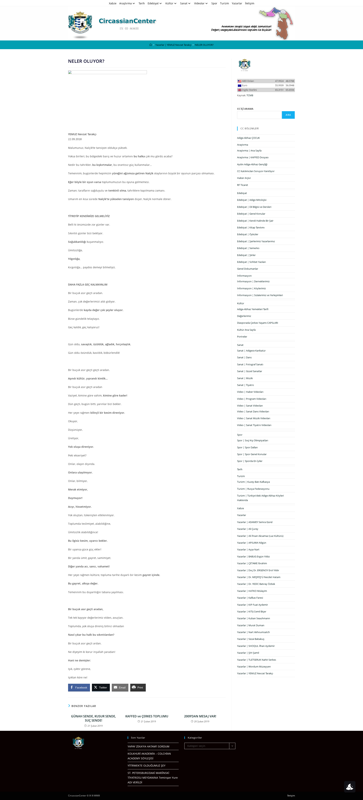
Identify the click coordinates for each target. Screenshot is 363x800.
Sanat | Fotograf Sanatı (250, 364)
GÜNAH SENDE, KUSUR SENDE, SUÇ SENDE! (93, 718)
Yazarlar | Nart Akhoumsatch (253, 632)
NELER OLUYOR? (204, 45)
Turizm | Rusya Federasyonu (253, 488)
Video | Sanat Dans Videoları (253, 411)
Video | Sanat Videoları (250, 405)
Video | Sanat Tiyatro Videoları (254, 425)
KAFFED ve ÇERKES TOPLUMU (146, 716)
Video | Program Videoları (251, 398)
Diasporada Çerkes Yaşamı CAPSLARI (257, 322)
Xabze (112, 3)
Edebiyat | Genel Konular (251, 213)
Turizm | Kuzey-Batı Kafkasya (253, 481)
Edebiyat (153, 3)
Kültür (169, 3)
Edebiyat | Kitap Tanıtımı (250, 227)
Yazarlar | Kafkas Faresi (250, 597)
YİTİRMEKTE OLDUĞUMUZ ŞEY (146, 765)
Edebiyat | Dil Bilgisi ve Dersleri (254, 207)
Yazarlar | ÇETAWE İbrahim (252, 563)
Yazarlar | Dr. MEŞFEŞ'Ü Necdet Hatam (258, 577)
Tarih (142, 3)
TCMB (250, 95)
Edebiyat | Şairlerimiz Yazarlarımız (256, 241)
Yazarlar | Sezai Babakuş (250, 639)
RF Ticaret (242, 185)
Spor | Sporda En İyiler (249, 461)
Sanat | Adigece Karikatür (251, 350)
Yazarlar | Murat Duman (250, 625)
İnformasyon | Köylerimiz (251, 288)
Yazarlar (237, 3)
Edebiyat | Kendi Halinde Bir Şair (255, 220)
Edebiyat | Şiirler (246, 255)
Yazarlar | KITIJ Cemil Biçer (251, 611)
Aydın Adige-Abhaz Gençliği (252, 164)
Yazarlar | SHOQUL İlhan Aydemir (256, 646)
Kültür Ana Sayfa (246, 329)
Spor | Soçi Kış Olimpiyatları (252, 440)
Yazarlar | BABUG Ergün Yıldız (253, 556)
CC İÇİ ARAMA (245, 108)
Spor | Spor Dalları (247, 447)
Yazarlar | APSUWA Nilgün (251, 542)
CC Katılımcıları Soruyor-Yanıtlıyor (256, 171)
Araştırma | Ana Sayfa (249, 150)
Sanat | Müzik (245, 378)
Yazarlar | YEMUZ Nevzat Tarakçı (255, 673)
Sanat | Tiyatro (245, 385)
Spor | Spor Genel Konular (252, 454)
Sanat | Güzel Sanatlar (249, 371)
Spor (214, 3)
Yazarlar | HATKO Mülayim (252, 591)
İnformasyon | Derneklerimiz (253, 281)
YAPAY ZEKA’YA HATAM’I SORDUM (148, 746)
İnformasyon (244, 275)
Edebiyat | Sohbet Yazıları (251, 262)
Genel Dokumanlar (247, 268)
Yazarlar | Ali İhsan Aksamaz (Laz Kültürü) (260, 536)
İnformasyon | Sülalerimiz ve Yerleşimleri (260, 295)
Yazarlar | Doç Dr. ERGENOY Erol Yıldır (258, 570)
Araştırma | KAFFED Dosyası (252, 157)
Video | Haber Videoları (250, 391)
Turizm (224, 3)
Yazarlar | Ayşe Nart (248, 549)
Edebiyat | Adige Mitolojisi (251, 200)
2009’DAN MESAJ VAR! (200, 716)
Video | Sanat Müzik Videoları (253, 418)
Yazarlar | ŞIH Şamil (248, 652)
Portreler (242, 336)
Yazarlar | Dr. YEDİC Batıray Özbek (256, 584)
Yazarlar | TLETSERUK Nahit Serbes (256, 659)
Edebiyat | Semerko (248, 248)
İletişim (249, 3)
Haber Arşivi (244, 178)
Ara (288, 114)
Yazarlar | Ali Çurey (247, 529)
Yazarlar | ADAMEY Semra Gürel (254, 522)
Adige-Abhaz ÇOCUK (248, 138)
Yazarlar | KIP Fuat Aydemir (252, 604)
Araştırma (125, 3)
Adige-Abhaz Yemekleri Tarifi (252, 309)
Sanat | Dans (244, 357)
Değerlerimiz (244, 316)
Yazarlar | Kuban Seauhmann (253, 618)
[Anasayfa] (150, 45)
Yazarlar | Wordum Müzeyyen (254, 666)
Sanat (183, 3)
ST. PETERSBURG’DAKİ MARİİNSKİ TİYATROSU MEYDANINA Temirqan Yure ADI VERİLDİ (153, 777)
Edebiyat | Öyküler (247, 234)
